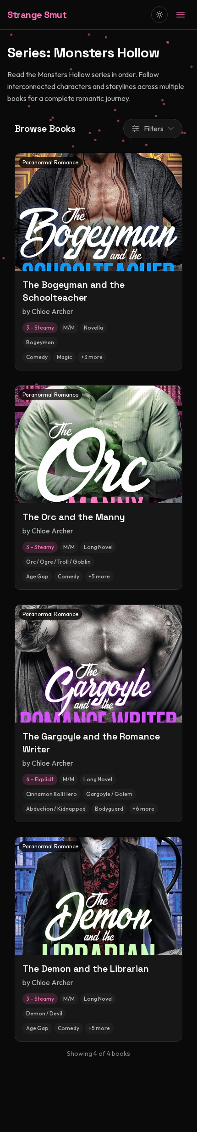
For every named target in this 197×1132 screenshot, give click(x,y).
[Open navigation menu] (180, 15)
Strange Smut (36, 15)
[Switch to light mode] (159, 14)
